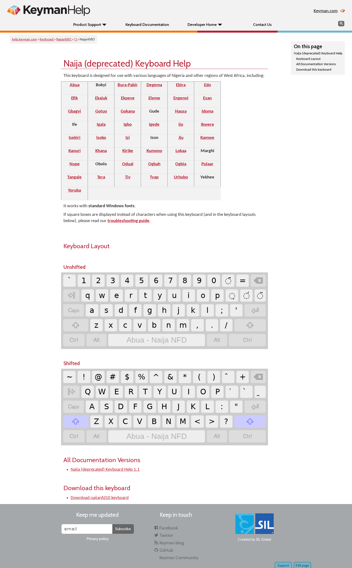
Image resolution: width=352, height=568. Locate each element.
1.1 (76, 39)
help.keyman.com (24, 39)
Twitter (166, 535)
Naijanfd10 (64, 39)
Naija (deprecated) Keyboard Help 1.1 (105, 469)
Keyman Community (178, 557)
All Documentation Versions (316, 64)
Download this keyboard (313, 70)
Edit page (302, 565)
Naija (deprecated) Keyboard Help (318, 53)
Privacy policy (97, 538)
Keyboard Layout (308, 59)
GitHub (166, 550)
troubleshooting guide (128, 221)
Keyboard (47, 39)
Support (283, 565)
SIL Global (263, 540)
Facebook (168, 528)
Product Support (87, 24)
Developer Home (202, 24)
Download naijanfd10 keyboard (100, 498)
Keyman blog (171, 542)
